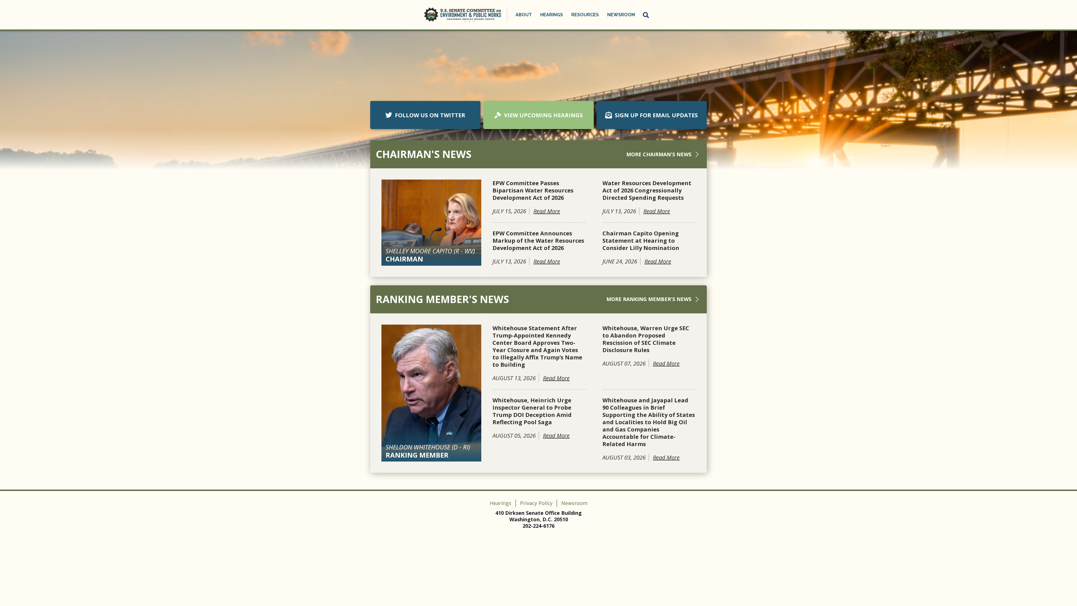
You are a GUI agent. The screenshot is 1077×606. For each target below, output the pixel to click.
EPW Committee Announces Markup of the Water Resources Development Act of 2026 (538, 241)
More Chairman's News (658, 154)
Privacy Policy (536, 503)
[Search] (646, 15)
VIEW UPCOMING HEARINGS (543, 115)
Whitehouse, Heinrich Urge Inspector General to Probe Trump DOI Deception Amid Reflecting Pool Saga (532, 411)
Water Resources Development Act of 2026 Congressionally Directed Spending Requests (646, 190)
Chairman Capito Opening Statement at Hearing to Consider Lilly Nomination (640, 241)
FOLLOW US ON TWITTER (430, 115)
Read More (546, 211)
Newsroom (574, 503)
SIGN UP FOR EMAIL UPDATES (656, 115)
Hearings (500, 503)
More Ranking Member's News (648, 299)
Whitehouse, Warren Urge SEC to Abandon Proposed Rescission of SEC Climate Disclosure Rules (645, 339)
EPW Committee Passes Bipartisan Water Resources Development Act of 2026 (533, 190)
